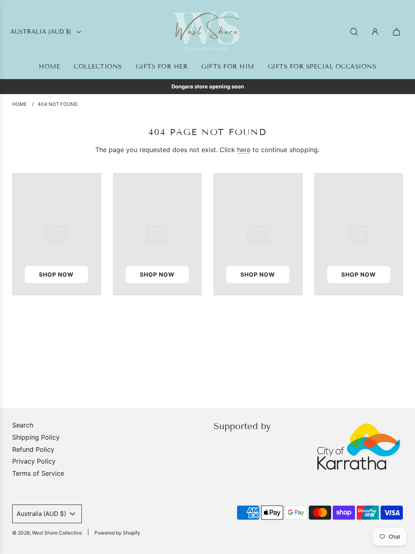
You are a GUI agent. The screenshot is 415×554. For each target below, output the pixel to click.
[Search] (354, 32)
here (243, 150)
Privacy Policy (34, 461)
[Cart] (397, 32)
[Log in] (375, 32)
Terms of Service (38, 473)
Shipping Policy (36, 437)
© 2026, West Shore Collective (47, 533)
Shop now (56, 274)
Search (22, 425)
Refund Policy (33, 449)
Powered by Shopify (117, 533)
